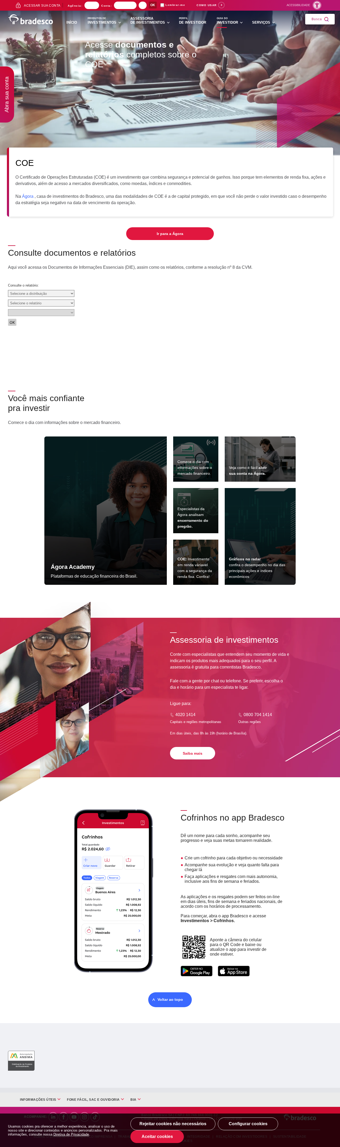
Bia (133, 1100)
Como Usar (207, 5)
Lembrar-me (175, 4)
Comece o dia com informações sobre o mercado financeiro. (194, 468)
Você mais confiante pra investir (46, 403)
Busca (317, 19)
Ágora (27, 196)
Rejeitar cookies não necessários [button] (172, 1123)
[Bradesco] (30, 19)
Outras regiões (249, 722)
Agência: (75, 5)
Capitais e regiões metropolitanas (195, 722)
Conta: (106, 5)
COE (24, 163)
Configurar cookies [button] (248, 1123)
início (71, 22)
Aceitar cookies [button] (157, 1136)
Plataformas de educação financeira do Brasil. (94, 576)
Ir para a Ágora (170, 234)
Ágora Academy (73, 567)
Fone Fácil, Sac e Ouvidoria (93, 1100)
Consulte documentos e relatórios (72, 253)
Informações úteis (38, 1100)
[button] (305, 5)
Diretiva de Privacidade (71, 1134)
